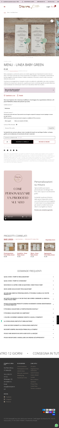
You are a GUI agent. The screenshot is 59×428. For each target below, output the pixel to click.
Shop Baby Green (50, 239)
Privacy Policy (34, 384)
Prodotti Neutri (31, 239)
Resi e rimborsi (34, 379)
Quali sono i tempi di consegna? (15, 281)
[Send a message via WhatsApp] (56, 425)
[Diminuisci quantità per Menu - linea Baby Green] (5, 142)
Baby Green (8, 239)
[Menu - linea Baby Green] (36, 247)
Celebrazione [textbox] (8, 105)
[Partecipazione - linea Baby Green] (9, 247)
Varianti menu (28, 115)
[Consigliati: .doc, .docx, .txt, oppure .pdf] (16, 124)
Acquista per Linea (22, 377)
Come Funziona (35, 373)
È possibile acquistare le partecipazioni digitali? (21, 309)
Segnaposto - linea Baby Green (49, 254)
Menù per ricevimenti (22, 373)
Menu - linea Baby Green (34, 254)
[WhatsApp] (14, 150)
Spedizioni (33, 381)
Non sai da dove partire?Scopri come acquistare (12, 90)
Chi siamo (33, 366)
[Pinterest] (11, 150)
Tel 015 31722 (47, 1)
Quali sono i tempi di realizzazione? (16, 277)
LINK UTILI (34, 363)
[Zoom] (51, 20)
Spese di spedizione (14, 71)
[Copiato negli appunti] (17, 150)
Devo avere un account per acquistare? (18, 289)
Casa (5, 12)
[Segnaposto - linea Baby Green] (49, 247)
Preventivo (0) (58, 320)
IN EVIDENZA (21, 363)
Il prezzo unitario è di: (13, 137)
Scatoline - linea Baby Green (22, 254)
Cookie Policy (34, 386)
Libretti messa (21, 371)
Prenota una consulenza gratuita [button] (43, 210)
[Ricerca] (52, 6)
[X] (8, 150)
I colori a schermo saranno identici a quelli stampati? (23, 317)
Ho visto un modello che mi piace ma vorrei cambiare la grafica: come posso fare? (26, 299)
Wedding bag (20, 375)
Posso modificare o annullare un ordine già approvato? (24, 337)
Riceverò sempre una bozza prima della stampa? (20, 329)
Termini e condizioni (36, 388)
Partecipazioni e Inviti (22, 368)
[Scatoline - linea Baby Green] (22, 247)
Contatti (33, 377)
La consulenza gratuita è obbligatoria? (18, 321)
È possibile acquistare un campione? (17, 313)
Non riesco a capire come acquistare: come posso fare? (23, 285)
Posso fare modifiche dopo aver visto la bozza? (21, 333)
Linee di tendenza (21, 366)
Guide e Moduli (34, 375)
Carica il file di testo (18, 124)
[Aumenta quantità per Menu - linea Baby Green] (9, 142)
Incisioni (19, 239)
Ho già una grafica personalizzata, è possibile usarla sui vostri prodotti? (26, 293)
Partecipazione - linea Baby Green (9, 254)
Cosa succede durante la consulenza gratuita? (20, 325)
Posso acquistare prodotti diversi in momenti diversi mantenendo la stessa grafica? (27, 304)
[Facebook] (5, 150)
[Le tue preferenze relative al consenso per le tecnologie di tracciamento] (1, 321)
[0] (54, 6)
